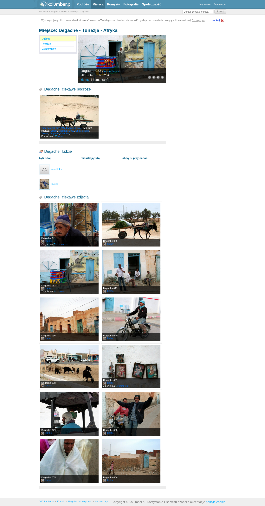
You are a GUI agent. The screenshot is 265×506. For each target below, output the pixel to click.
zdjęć (58, 136)
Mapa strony (101, 501)
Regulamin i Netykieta (80, 501)
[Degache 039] (131, 225)
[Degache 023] (131, 272)
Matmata (63, 130)
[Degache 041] (69, 225)
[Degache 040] (131, 319)
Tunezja (74, 11)
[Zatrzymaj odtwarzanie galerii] (154, 77)
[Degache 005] (69, 461)
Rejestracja (220, 4)
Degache (85, 11)
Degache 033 (91, 71)
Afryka (64, 11)
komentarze (61, 244)
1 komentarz (98, 79)
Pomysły (113, 4)
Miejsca (98, 4)
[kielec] (44, 183)
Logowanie (205, 4)
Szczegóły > (198, 20)
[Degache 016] (69, 319)
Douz (71, 130)
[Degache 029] (69, 414)
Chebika (64, 133)
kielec (85, 79)
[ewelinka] (44, 169)
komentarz (60, 291)
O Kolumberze (46, 501)
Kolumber (43, 11)
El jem (54, 130)
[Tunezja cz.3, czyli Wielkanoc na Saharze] (69, 117)
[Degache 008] (131, 414)
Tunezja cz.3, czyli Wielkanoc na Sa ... (61, 128)
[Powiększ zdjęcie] (149, 77)
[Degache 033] (122, 59)
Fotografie (131, 4)
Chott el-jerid (82, 130)
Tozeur (44, 133)
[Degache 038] (69, 367)
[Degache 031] (131, 367)
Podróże (83, 4)
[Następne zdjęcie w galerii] (158, 77)
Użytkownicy (49, 48)
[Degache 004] (131, 461)
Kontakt (61, 501)
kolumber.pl (52, 4)
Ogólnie (46, 38)
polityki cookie (215, 502)
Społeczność (151, 4)
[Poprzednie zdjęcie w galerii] (162, 77)
